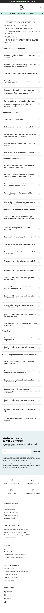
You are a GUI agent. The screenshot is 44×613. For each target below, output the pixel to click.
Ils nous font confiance (11, 512)
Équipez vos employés (11, 515)
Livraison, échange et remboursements (16, 571)
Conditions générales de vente (13, 557)
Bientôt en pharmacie (10, 552)
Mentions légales (9, 580)
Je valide (36, 451)
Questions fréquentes (10, 574)
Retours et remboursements (19, 22)
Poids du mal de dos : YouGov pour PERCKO (17, 535)
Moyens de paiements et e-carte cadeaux (21, 41)
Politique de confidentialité (12, 577)
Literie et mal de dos (10, 538)
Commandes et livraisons (18, 25)
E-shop (6, 549)
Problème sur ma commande (19, 28)
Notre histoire (8, 507)
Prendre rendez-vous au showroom (15, 554)
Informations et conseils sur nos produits (22, 32)
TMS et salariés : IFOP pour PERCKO (15, 532)
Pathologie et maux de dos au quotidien (16, 529)
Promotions (10, 37)
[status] (22, 2)
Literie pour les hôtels (10, 518)
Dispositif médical (9, 509)
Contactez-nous (9, 569)
